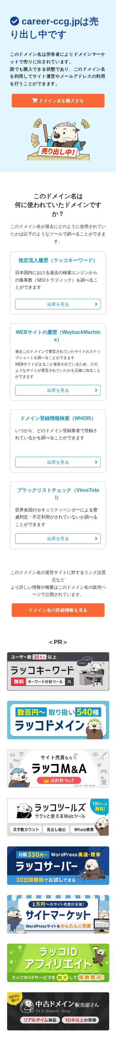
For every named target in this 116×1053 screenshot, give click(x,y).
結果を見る (58, 304)
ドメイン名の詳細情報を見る (58, 610)
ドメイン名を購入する (61, 100)
